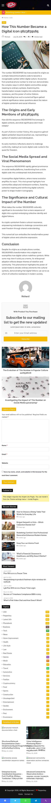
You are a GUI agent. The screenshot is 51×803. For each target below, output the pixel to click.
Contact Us (28, 794)
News (5, 634)
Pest (5, 713)
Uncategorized (8, 698)
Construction (8, 694)
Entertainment (8, 702)
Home (5, 18)
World (5, 661)
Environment (8, 709)
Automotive (7, 672)
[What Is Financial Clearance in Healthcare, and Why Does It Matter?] (8, 556)
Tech (5, 631)
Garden (6, 706)
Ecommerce (7, 717)
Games (6, 657)
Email (4, 454)
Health (5, 642)
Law (4, 649)
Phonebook (7, 623)
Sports (5, 691)
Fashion (6, 679)
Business (6, 627)
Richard (25, 296)
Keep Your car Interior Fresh (28, 543)
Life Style (6, 646)
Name (4, 445)
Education (7, 664)
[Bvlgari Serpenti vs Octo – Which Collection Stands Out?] (8, 525)
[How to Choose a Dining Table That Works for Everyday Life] (8, 515)
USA (11, 18)
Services (6, 676)
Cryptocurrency (9, 683)
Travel (5, 668)
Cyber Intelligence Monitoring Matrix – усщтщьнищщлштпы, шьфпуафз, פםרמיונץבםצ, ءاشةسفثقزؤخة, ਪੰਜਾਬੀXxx (35, 745)
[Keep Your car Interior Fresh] (8, 546)
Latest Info (7, 619)
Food (5, 687)
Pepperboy (7, 616)
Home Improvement (10, 638)
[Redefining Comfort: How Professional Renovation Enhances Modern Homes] (8, 536)
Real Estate (7, 653)
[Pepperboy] (11, 5)
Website (5, 463)
